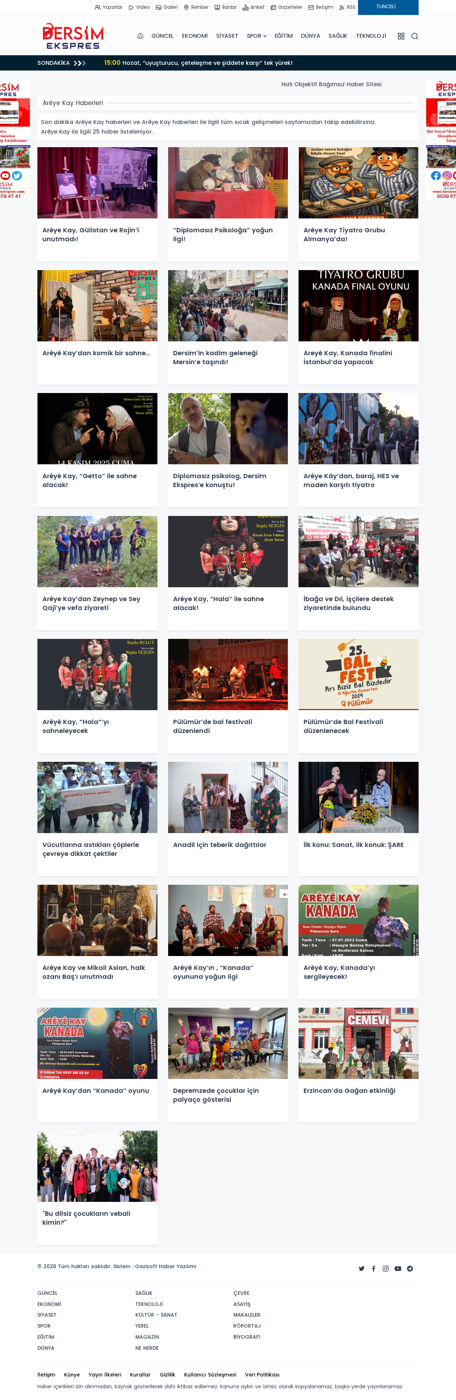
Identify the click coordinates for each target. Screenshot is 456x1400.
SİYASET (227, 36)
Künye (72, 1374)
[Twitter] (361, 1268)
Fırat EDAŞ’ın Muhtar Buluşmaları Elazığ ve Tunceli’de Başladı (199, 62)
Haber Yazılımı (177, 1266)
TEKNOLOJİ (371, 36)
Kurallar (140, 1374)
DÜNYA (310, 36)
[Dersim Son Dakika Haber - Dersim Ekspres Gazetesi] (73, 36)
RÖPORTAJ (247, 1325)
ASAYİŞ (241, 1304)
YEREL (142, 1325)
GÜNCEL (162, 36)
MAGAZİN (147, 1336)
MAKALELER (246, 1314)
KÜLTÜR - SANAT (156, 1314)
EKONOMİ (195, 36)
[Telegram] (410, 1268)
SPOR (254, 36)
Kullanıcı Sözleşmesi (210, 1374)
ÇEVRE (241, 1293)
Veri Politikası (262, 1374)
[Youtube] (397, 1268)
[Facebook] (373, 1268)
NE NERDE (147, 1348)
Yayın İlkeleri (105, 1374)
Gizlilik (167, 1374)
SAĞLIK (337, 36)
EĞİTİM (284, 36)
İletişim (46, 1374)
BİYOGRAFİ (246, 1336)
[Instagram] (385, 1268)
